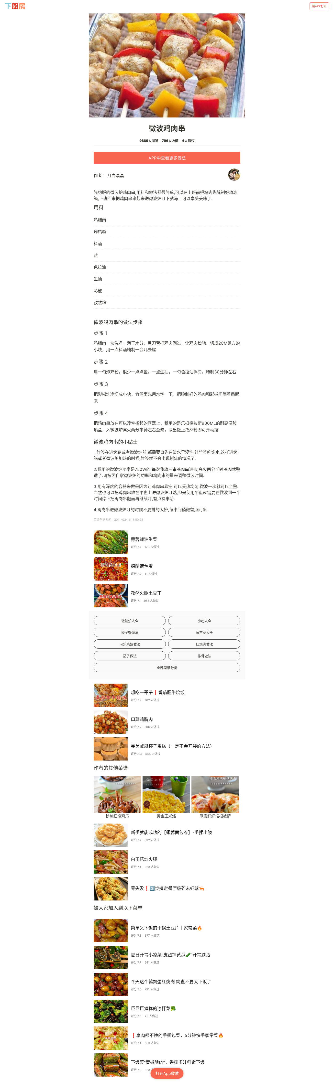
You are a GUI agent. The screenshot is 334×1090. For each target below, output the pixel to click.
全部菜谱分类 (167, 668)
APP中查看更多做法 (167, 158)
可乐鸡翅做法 (130, 644)
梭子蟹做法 (129, 632)
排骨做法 (204, 656)
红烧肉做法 (204, 644)
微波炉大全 (129, 621)
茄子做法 (130, 656)
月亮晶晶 (115, 175)
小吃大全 (204, 621)
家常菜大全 (204, 632)
